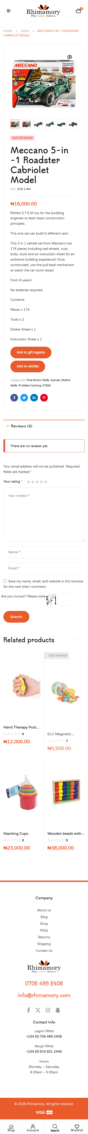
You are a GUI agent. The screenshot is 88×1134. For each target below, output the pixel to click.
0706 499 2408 (44, 983)
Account (33, 1130)
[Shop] (11, 1126)
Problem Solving (30, 385)
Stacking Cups (15, 833)
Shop (11, 1130)
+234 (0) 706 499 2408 (44, 1037)
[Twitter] (39, 1010)
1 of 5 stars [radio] (28, 481)
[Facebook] (29, 1010)
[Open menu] (9, 10)
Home (7, 31)
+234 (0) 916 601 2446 (44, 1052)
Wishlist (77, 1130)
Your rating (12, 482)
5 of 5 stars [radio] (45, 481)
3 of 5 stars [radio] (37, 481)
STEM (25, 31)
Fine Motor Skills (37, 380)
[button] (69, 57)
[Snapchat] (59, 1010)
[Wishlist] (77, 1126)
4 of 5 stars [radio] (41, 481)
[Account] (33, 1126)
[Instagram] (49, 1010)
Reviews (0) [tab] (21, 425)
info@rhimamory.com (44, 995)
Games (55, 380)
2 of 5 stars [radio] (32, 481)
